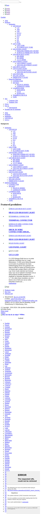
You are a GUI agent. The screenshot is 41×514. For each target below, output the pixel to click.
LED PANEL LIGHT (20, 49)
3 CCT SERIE (21, 60)
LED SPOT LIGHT (19, 67)
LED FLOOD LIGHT (20, 68)
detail (14, 283)
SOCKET (16, 83)
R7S (18, 42)
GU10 (19, 35)
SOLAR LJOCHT (19, 76)
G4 (18, 38)
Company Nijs (13, 100)
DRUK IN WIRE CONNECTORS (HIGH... (19, 231)
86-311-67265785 (19, 297)
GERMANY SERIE (23, 86)
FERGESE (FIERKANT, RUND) (28, 51)
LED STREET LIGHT (20, 61)
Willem (3, 313)
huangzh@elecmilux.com (13, 300)
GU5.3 (19, 33)
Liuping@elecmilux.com (29, 300)
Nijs (6, 99)
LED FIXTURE (18, 74)
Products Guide (10, 290)
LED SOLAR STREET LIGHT (27, 65)
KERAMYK (21, 90)
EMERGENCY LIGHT (20, 77)
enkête (11, 283)
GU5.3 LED (14, 255)
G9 (18, 40)
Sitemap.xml (9, 293)
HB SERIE (20, 56)
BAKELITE (21, 93)
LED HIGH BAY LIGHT (21, 54)
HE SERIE (20, 58)
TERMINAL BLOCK (20, 95)
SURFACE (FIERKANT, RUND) (28, 52)
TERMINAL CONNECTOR (20, 220)
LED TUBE (17, 44)
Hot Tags (8, 292)
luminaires (12, 24)
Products (7, 22)
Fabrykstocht (13, 107)
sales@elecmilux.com (17, 299)
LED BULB (17, 26)
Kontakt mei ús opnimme (13, 109)
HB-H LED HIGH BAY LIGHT (22, 213)
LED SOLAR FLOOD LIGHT (27, 72)
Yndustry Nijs (13, 102)
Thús (6, 20)
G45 (18, 31)
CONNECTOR (18, 81)
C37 (18, 28)
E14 (18, 36)
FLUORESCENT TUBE (25, 47)
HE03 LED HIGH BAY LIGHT (22, 239)
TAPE (15, 97)
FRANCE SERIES (23, 84)
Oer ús (7, 106)
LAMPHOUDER (18, 88)
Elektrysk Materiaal (15, 79)
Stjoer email (4, 311)
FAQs (7, 104)
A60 (18, 29)
